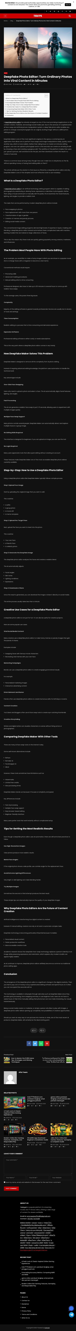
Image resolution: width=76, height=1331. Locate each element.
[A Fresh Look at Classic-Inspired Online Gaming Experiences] (14, 1102)
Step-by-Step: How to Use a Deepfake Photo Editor (22, 105)
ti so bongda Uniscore (46, 1245)
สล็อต (39, 1228)
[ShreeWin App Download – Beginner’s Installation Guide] (38, 1129)
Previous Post (8, 1055)
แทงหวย (22, 1233)
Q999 (22, 1248)
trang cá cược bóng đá (34, 1230)
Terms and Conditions (29, 1314)
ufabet (22, 1235)
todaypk (47, 1328)
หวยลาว (40, 1223)
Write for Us (26, 1318)
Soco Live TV (49, 1248)
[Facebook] (46, 11)
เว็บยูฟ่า (30, 1245)
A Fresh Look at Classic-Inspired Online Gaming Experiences (12, 1113)
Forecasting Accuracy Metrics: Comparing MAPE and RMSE (38, 1274)
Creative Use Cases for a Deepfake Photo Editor (21, 107)
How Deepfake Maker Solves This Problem (19, 103)
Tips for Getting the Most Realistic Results (19, 111)
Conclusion (10, 115)
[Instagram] (62, 11)
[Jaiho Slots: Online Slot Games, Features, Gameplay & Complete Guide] (61, 1129)
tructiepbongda (25, 1250)
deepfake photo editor (13, 122)
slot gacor (36, 1238)
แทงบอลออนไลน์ (39, 1233)
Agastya (8, 1118)
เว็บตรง (28, 1235)
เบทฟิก (36, 1245)
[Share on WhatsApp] (40, 1043)
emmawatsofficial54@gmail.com (38, 1216)
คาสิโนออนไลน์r (32, 1228)
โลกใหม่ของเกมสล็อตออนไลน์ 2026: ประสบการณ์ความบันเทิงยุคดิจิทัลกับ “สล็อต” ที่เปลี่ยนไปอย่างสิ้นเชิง (53, 1060)
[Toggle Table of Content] (45, 95)
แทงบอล (34, 1223)
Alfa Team (9, 84)
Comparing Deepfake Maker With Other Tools (21, 109)
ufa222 (48, 1233)
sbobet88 (23, 1240)
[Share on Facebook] (29, 1043)
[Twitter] (50, 11)
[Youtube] (58, 11)
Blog (11, 21)
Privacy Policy (26, 1311)
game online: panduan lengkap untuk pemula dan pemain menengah (60, 1099)
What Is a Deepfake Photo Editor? (17, 98)
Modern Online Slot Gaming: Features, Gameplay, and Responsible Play (14, 1140)
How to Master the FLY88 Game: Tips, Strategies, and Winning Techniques (22, 1060)
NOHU (28, 1243)
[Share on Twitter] (35, 1043)
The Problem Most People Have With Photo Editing (22, 100)
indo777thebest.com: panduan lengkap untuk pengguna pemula (36, 1099)
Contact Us (25, 1301)
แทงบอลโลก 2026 (37, 1243)
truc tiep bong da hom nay (34, 1248)
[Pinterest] (54, 11)
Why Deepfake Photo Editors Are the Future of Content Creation (27, 113)
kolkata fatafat (25, 1223)
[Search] (69, 15)
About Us (25, 1297)
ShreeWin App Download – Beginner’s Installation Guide (37, 1139)
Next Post (68, 1055)
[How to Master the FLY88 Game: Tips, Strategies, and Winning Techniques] (7, 1060)
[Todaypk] (38, 15)
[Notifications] (70, 11)
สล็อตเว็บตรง (47, 1228)
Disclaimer (25, 1304)
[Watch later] (66, 11)
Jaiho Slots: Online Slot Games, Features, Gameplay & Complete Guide (61, 1140)
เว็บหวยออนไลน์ (48, 1230)
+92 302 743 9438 (33, 1219)
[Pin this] (46, 1043)
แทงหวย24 (29, 1233)
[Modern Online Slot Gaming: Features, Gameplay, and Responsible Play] (14, 1129)
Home (6, 21)
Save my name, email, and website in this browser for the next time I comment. (33, 1182)
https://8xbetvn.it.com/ (40, 1235)
